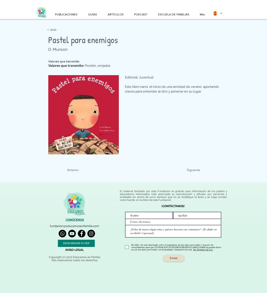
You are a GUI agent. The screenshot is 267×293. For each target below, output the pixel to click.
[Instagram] (91, 233)
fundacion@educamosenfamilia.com (74, 226)
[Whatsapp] (62, 233)
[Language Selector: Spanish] (217, 13)
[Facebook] (81, 233)
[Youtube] (72, 233)
